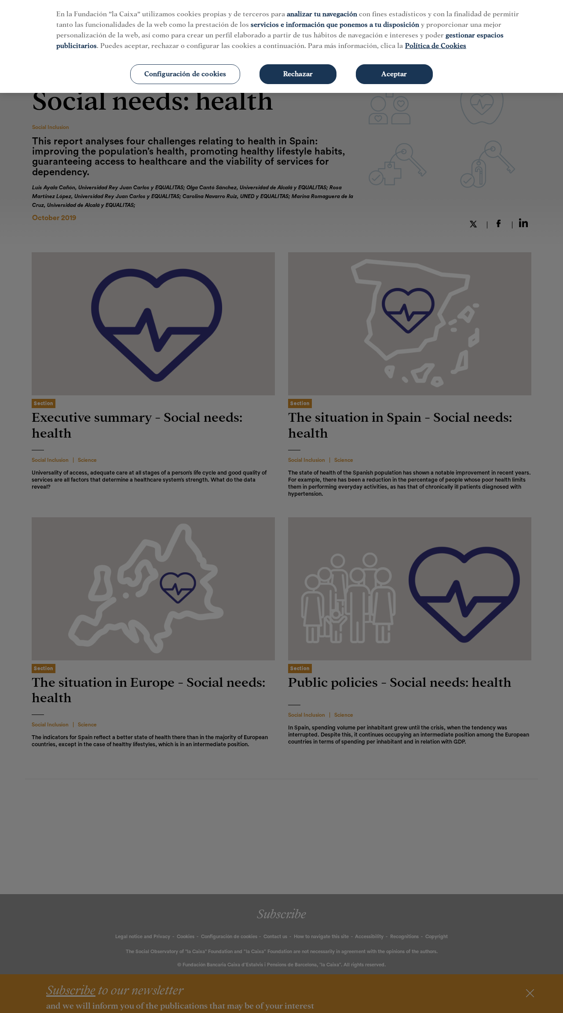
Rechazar (298, 73)
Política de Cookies (435, 45)
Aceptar (394, 73)
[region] (281, 46)
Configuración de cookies (185, 73)
